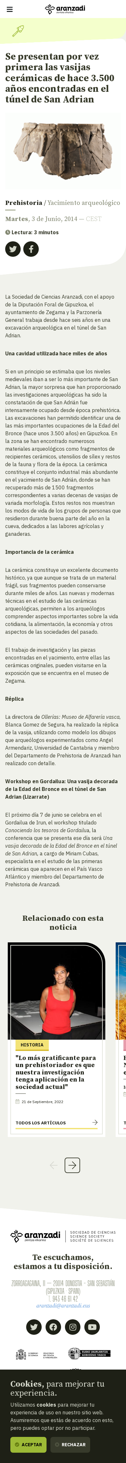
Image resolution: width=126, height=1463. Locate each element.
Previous (53, 1165)
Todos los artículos (41, 1123)
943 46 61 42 (65, 1298)
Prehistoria (23, 203)
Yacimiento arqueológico (83, 203)
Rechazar (73, 1445)
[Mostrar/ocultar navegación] (9, 9)
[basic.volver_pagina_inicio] (65, 9)
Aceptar (31, 1445)
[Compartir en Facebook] (31, 249)
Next (72, 1165)
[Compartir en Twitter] (13, 249)
